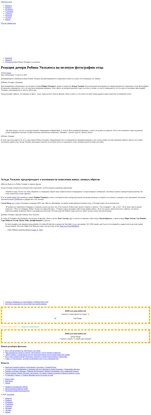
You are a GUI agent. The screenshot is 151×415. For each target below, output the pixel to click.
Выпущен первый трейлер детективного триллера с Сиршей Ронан (30, 367)
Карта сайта (9, 379)
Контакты (9, 381)
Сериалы (8, 13)
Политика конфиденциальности (17, 391)
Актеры (8, 17)
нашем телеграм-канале (30, 326)
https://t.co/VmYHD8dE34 (69, 226)
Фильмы (8, 15)
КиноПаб (10, 394)
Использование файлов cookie (16, 389)
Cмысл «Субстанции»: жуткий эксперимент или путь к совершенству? (32, 359)
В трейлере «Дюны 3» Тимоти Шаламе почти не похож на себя (29, 375)
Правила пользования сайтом (16, 387)
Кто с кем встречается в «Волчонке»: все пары (22, 351)
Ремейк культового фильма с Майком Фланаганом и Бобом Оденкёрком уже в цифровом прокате (42, 371)
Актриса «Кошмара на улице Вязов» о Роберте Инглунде (26, 302)
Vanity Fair (16, 197)
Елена (9, 73)
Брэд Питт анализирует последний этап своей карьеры (26, 304)
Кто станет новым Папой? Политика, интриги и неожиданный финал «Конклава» (36, 357)
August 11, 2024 (37, 230)
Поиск (7, 383)
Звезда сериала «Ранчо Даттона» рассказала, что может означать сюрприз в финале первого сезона (42, 373)
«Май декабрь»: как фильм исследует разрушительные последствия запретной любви (37, 355)
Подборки (9, 10)
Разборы (8, 8)
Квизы (7, 19)
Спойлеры (9, 12)
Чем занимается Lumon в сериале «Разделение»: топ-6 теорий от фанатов (32, 353)
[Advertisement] (70, 39)
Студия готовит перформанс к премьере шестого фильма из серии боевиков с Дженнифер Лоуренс (42, 369)
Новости (8, 6)
